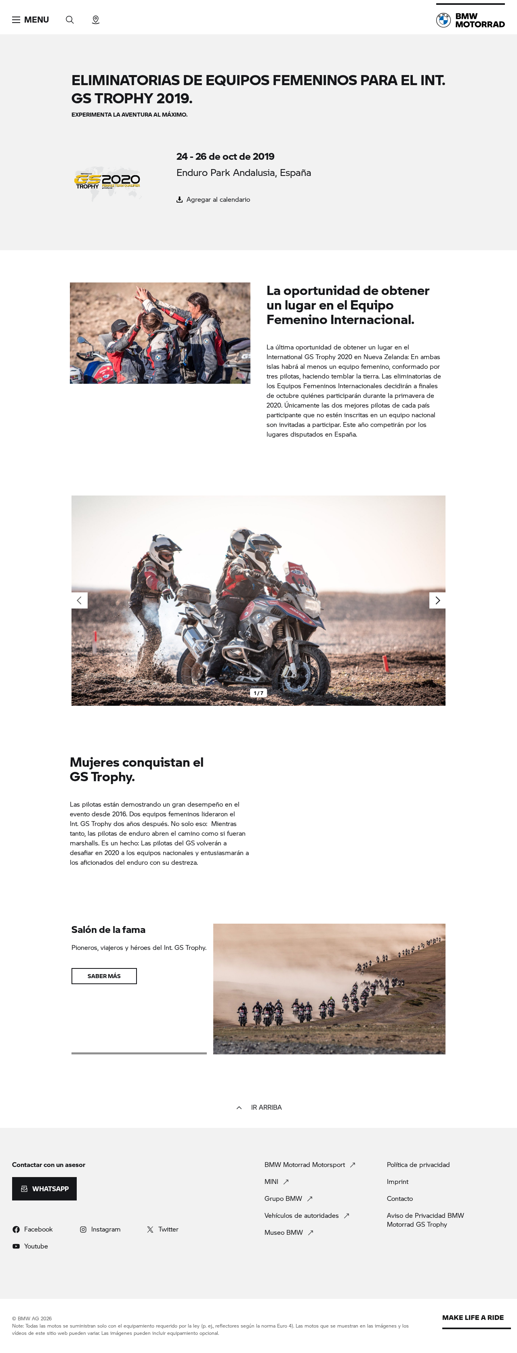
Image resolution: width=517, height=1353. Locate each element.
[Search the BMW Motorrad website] (70, 17)
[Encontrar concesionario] (96, 17)
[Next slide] (437, 600)
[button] (30, 19)
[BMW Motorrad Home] (470, 20)
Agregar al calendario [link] (217, 199)
